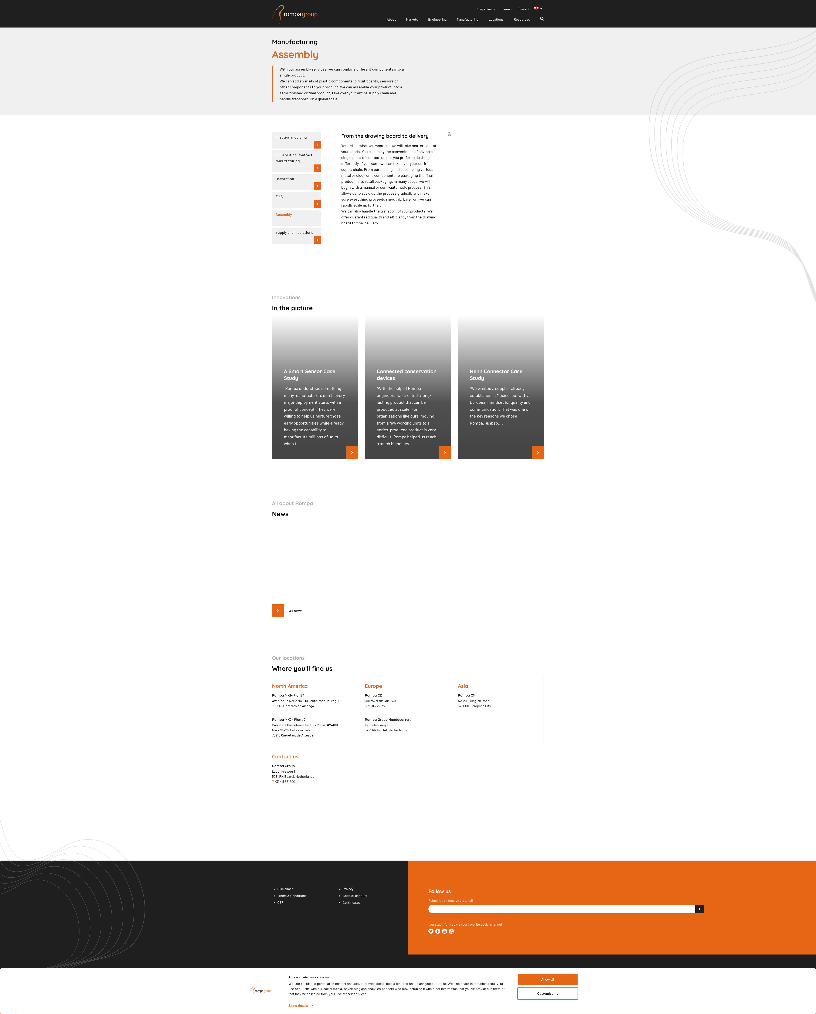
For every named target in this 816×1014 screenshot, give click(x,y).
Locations (496, 19)
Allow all (547, 979)
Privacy (348, 889)
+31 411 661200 (283, 781)
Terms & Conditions (292, 896)
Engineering (437, 19)
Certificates (352, 902)
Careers (507, 9)
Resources (522, 19)
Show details (298, 1005)
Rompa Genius (485, 9)
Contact (523, 9)
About (391, 19)
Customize (545, 993)
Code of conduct (355, 896)
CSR (280, 902)
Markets (412, 19)
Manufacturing (468, 19)
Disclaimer (285, 889)
